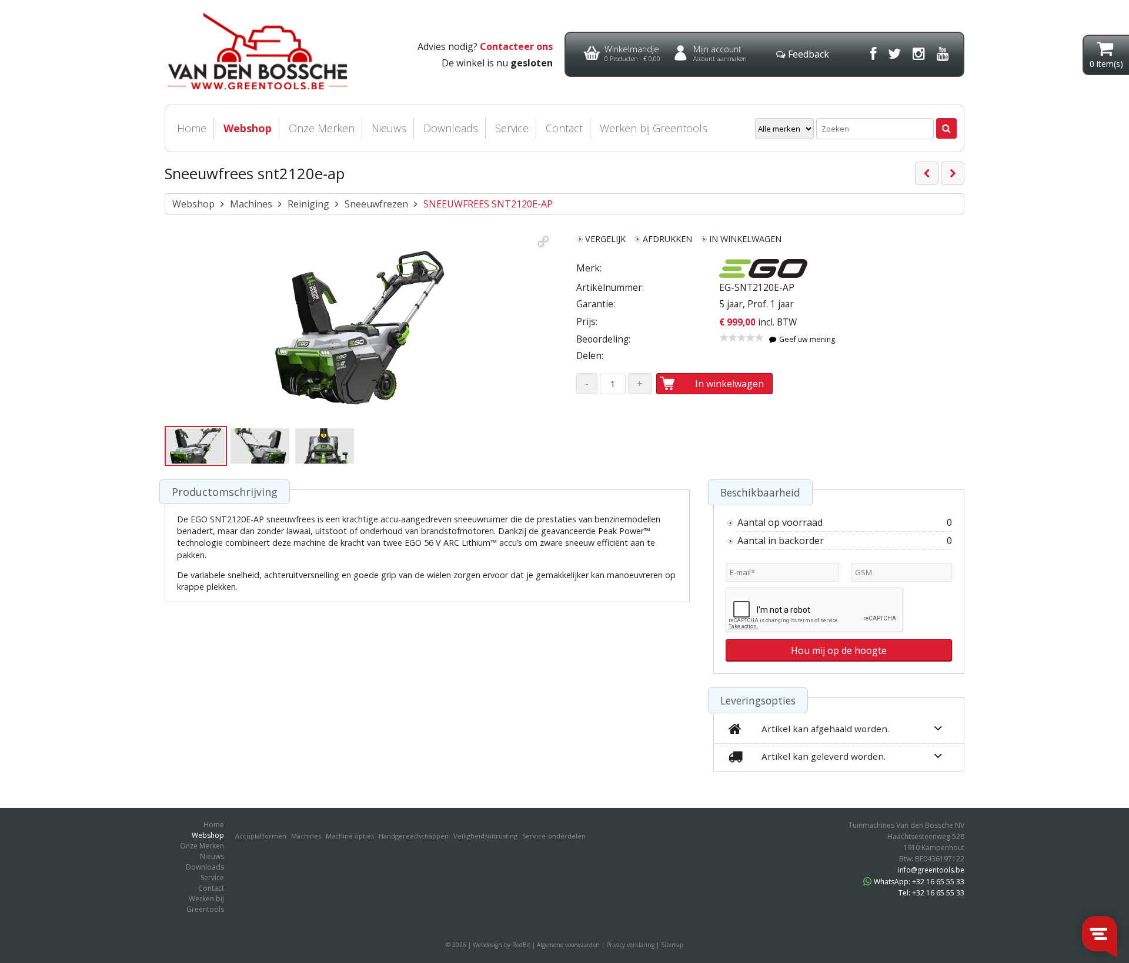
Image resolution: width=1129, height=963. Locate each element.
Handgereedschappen (414, 835)
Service (512, 128)
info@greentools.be (931, 870)
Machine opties (350, 835)
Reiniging (308, 203)
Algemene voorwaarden (568, 945)
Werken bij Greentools (653, 128)
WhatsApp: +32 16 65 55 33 (919, 882)
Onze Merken (322, 128)
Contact (564, 128)
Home (191, 128)
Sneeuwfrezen (376, 203)
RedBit (521, 945)
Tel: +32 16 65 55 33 (931, 893)
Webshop (247, 128)
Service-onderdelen (554, 835)
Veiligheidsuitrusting (485, 835)
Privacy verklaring (630, 945)
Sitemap (672, 945)
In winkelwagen (729, 383)
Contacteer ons (516, 46)
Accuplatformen (260, 835)
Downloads (450, 128)
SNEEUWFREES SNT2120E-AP (488, 203)
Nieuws (389, 128)
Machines (251, 203)
